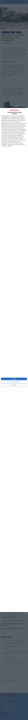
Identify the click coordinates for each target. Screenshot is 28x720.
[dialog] (14, 360)
